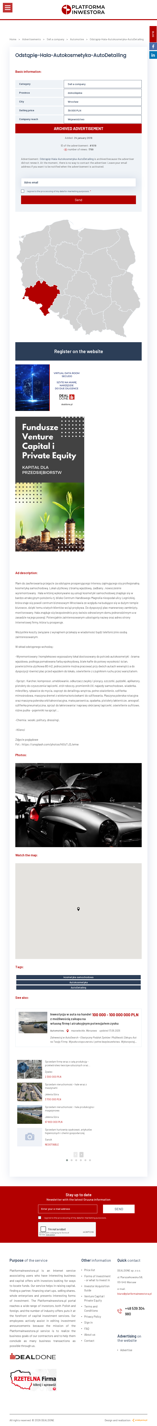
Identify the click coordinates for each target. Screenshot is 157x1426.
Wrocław (73, 101)
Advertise (126, 1350)
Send (78, 200)
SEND (119, 1209)
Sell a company (77, 84)
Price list (89, 1270)
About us (89, 1334)
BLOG (153, 34)
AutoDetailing (78, 987)
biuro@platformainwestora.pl (134, 1293)
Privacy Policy (92, 1316)
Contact (89, 1340)
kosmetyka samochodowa (78, 977)
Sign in (88, 1322)
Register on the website (78, 351)
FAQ (86, 1328)
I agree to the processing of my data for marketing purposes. (58, 191)
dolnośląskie (75, 92)
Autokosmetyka (79, 982)
